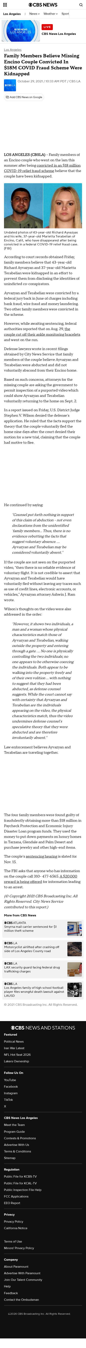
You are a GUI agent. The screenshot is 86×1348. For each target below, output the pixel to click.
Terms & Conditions (17, 1151)
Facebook (11, 1086)
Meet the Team (14, 1125)
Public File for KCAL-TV (20, 1183)
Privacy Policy (13, 1221)
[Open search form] (81, 5)
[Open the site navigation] (16, 5)
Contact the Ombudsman (21, 1299)
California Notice (15, 1228)
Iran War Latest (14, 1048)
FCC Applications (16, 1196)
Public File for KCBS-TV (20, 1176)
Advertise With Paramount (22, 1273)
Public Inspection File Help (22, 1190)
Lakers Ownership (16, 1061)
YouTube (10, 1080)
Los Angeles (12, 14)
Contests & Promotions (20, 1138)
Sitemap (9, 1158)
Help (7, 1286)
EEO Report (12, 1203)
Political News (14, 1041)
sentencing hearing (41, 856)
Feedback (11, 1293)
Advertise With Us (16, 1144)
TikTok (8, 1099)
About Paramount (16, 1266)
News (33, 14)
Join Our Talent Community (23, 1279)
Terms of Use (13, 1241)
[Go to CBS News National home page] (43, 5)
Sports (66, 14)
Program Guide (14, 1131)
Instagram (11, 1093)
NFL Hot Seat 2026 (17, 1054)
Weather (50, 14)
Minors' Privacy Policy (19, 1248)
